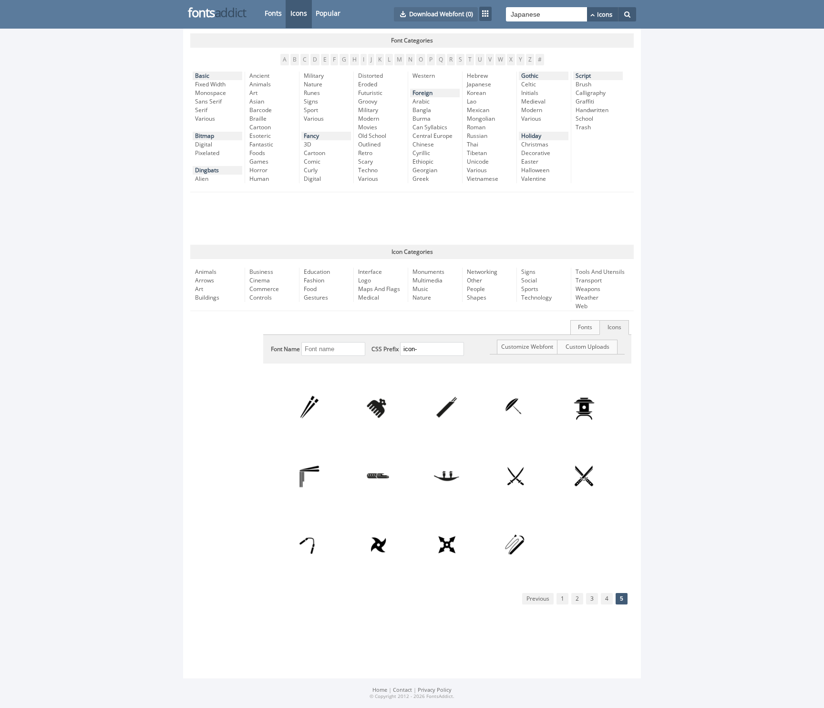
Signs (311, 101)
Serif (201, 110)
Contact (402, 690)
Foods (257, 153)
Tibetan (477, 153)
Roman (476, 127)
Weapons (588, 289)
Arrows (204, 280)
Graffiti (585, 101)
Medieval (533, 101)
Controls (260, 297)
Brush (583, 84)
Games (258, 161)
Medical (368, 297)
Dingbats (207, 170)
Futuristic (370, 93)
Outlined (369, 144)
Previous (537, 598)
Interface (370, 272)
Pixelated (207, 153)
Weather (587, 297)
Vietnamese (482, 179)
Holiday (531, 136)
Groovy (367, 101)
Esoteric (260, 136)
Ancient (259, 76)
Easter (529, 161)
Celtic (528, 84)
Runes (312, 93)
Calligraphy (591, 93)
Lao (471, 101)
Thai (472, 144)
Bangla (421, 110)
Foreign (422, 93)
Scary (365, 161)
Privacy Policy (435, 690)
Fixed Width (210, 84)
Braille (258, 118)
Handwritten (592, 110)
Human (259, 179)
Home (379, 690)
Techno (368, 170)
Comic (312, 161)
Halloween (535, 170)
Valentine (533, 179)
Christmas (534, 144)
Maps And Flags (379, 289)
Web (581, 306)
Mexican (478, 110)
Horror (258, 170)
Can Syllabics (429, 127)
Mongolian (481, 118)
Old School (372, 136)
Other (474, 280)
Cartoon (260, 127)
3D (307, 144)
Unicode (478, 161)
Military (314, 76)
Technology (536, 297)
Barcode (260, 110)
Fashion (314, 280)
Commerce (264, 289)
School (584, 118)
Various (205, 118)
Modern (368, 118)
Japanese (479, 84)
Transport (589, 280)
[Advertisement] (412, 218)
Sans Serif (208, 101)
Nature (313, 84)
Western (423, 76)
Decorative (535, 153)
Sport (311, 110)
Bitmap (204, 136)
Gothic (529, 76)
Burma (421, 118)
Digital (203, 144)
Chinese (423, 144)
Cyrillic (421, 153)
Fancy (311, 136)
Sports (529, 289)
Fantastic (261, 144)
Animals (260, 84)
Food (310, 289)
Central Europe (432, 136)
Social (529, 280)
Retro (365, 153)
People (476, 289)
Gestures (316, 297)
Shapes (476, 297)
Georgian (424, 170)
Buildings (207, 297)
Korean (476, 93)
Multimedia (427, 280)
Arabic (421, 101)
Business (261, 272)
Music (420, 289)
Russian (477, 136)
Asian (256, 101)
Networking (482, 272)
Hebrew (477, 76)
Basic (202, 76)
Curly (311, 170)
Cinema (259, 280)
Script (583, 76)
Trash (583, 127)
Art (253, 93)
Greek (420, 179)
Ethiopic (422, 161)
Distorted (370, 76)
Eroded (367, 84)
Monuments (428, 272)
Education (317, 272)
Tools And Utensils (600, 272)
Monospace (210, 93)
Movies (367, 127)
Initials (529, 93)
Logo (364, 280)
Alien (201, 179)
